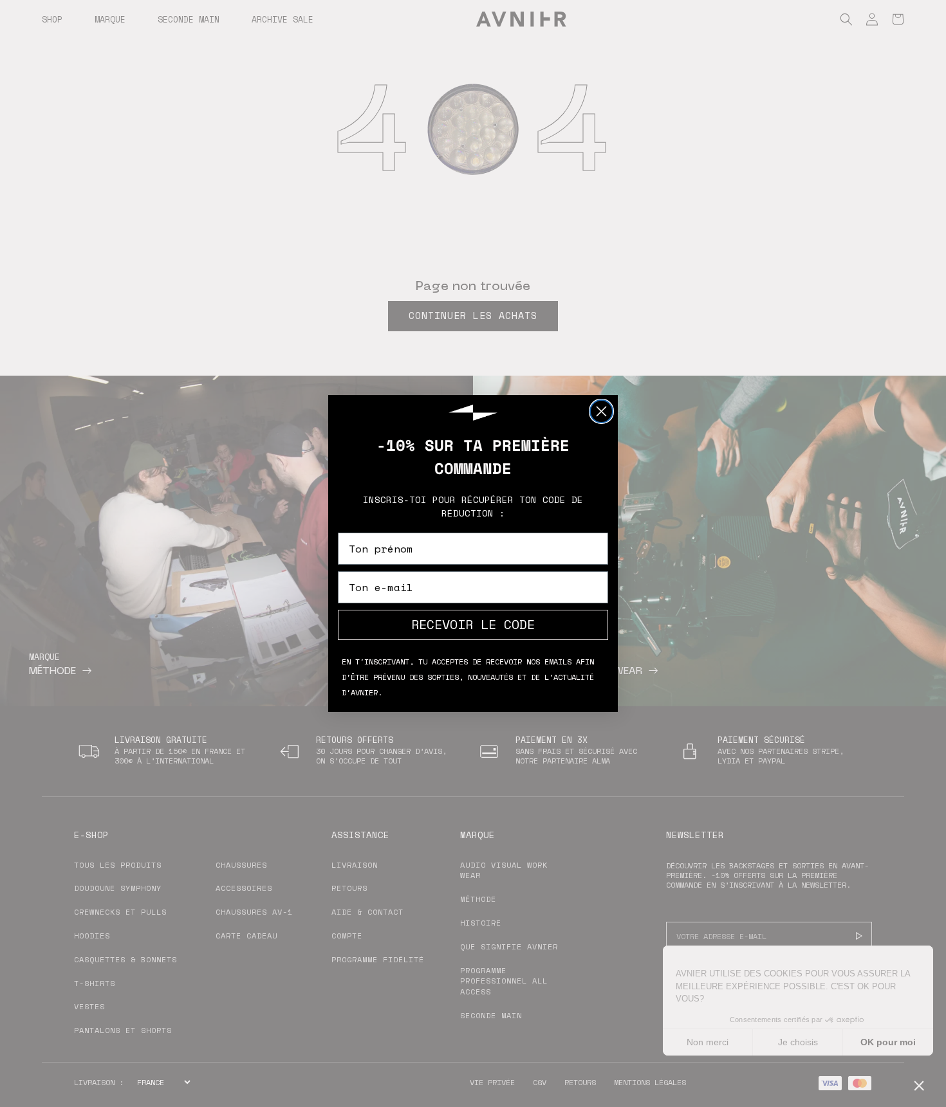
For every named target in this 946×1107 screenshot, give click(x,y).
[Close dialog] (601, 411)
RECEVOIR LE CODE (473, 624)
